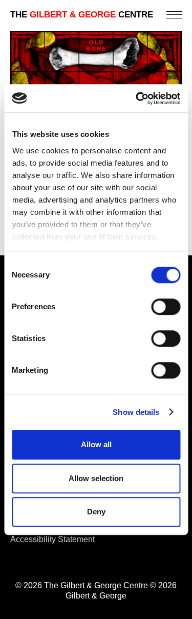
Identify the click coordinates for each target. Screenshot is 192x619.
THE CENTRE (81, 14)
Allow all (96, 444)
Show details (136, 412)
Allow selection (96, 478)
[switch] (165, 306)
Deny (96, 511)
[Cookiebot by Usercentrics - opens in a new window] (136, 98)
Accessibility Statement (52, 539)
